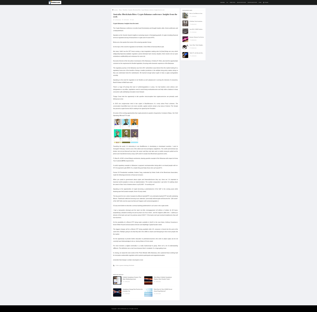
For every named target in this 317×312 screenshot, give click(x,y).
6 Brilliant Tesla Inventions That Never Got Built (196, 21)
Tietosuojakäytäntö (252, 2)
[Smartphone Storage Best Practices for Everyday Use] (117, 292)
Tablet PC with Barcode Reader (196, 53)
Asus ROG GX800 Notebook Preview (196, 29)
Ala (227, 2)
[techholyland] (55, 2)
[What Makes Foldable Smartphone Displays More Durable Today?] (148, 280)
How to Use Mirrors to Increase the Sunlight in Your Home (196, 13)
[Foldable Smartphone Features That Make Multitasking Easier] (117, 280)
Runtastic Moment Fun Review (196, 37)
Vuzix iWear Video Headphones (196, 45)
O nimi (260, 2)
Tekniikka (222, 2)
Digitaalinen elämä (241, 2)
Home (120, 10)
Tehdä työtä (232, 2)
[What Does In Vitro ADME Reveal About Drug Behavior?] (148, 292)
